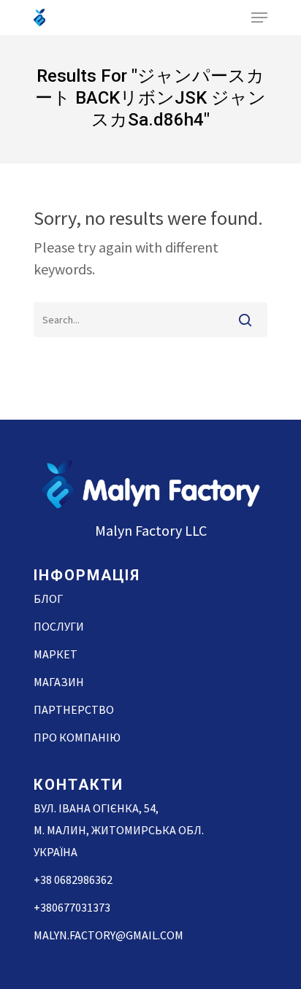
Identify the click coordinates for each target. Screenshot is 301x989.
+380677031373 (72, 907)
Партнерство (74, 709)
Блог (48, 598)
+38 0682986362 (73, 879)
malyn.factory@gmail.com (108, 935)
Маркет (55, 654)
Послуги (59, 626)
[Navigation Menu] (259, 17)
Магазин (59, 681)
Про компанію (77, 737)
